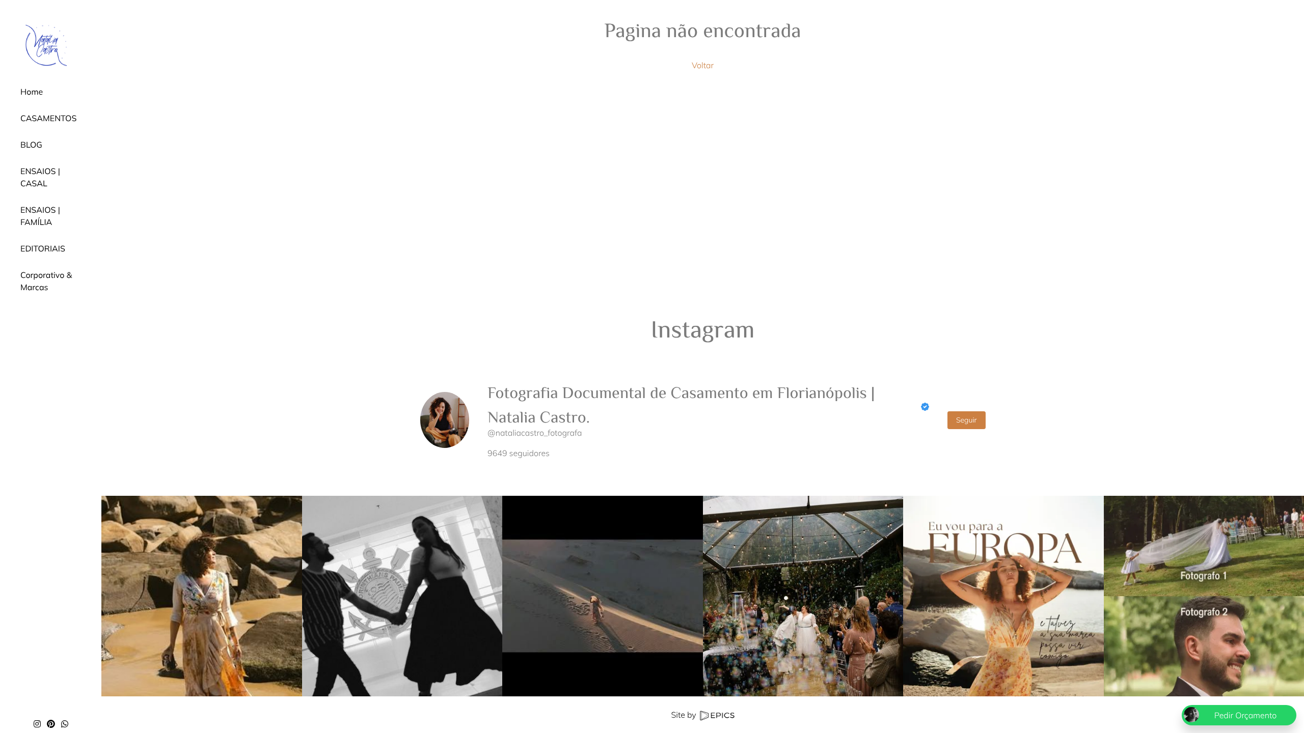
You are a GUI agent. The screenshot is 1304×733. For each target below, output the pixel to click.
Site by (684, 715)
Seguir (966, 420)
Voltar (703, 65)
